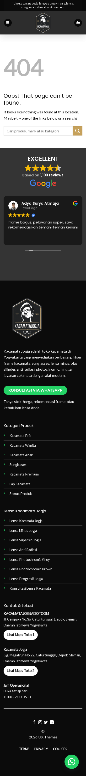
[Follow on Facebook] (34, 722)
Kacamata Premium (24, 474)
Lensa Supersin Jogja (25, 540)
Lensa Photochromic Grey (30, 560)
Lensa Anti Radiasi (23, 550)
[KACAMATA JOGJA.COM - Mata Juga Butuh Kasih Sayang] (43, 22)
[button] (8, 23)
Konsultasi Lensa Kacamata (30, 588)
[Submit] (77, 131)
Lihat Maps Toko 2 (20, 671)
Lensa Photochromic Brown (31, 569)
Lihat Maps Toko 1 (20, 635)
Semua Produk (21, 494)
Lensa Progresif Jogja (26, 579)
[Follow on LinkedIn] (52, 722)
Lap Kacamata (20, 484)
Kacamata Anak (21, 455)
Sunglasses (18, 465)
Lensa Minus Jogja (23, 531)
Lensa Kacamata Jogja (26, 521)
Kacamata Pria (20, 436)
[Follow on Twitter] (46, 722)
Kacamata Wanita (23, 445)
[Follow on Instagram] (40, 722)
